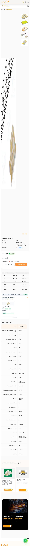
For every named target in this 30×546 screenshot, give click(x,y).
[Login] (28, 2)
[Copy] (12, 238)
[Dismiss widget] (28, 538)
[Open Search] (23, 2)
